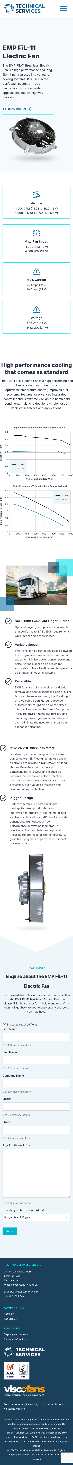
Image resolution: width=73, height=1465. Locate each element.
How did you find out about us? (23, 1210)
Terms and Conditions (16, 1339)
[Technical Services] (24, 8)
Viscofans (9, 1409)
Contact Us (10, 1319)
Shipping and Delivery (16, 1334)
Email (7, 1098)
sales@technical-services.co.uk (21, 1292)
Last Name (11, 1052)
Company (9, 1314)
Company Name (14, 1075)
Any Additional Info (16, 1145)
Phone (8, 1122)
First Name (11, 1029)
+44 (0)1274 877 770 (15, 1296)
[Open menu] (63, 8)
